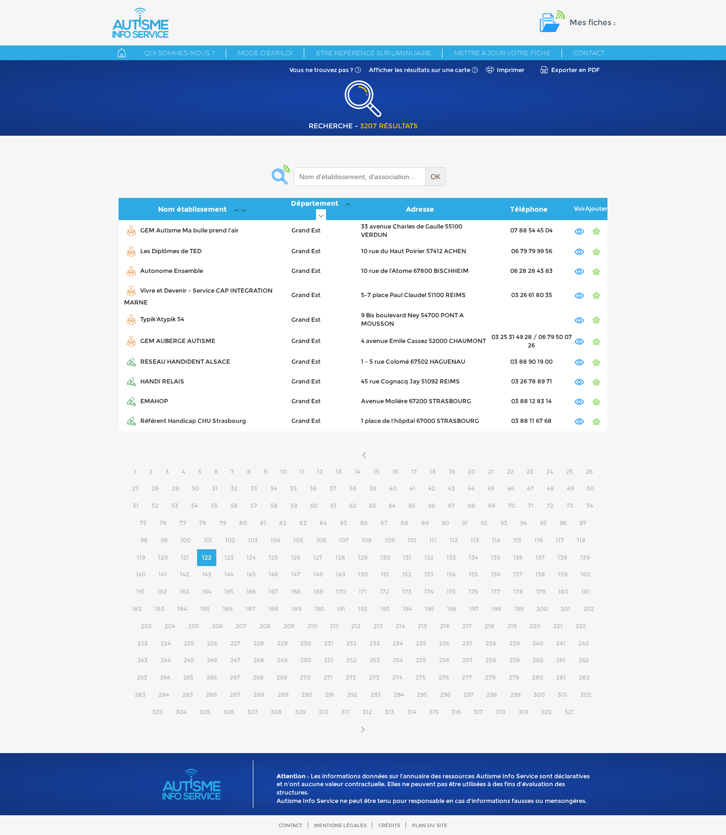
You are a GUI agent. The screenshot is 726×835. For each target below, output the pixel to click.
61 (333, 505)
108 (367, 540)
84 (323, 523)
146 (273, 574)
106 (321, 540)
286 (211, 694)
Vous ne (321, 70)
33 (253, 488)
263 (142, 677)
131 (407, 557)
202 (588, 608)
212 (356, 626)
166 (251, 591)
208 (265, 626)
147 (295, 574)
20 (471, 471)
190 (319, 608)
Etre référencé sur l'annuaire (373, 53)
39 (372, 488)
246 (212, 660)
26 (589, 471)
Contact (589, 53)
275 (420, 677)
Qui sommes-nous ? (179, 53)
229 (282, 643)
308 (276, 712)
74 (589, 505)
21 (491, 471)
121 (185, 557)
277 (467, 677)
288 (259, 694)
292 (352, 694)
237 (467, 643)
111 (433, 540)
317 (478, 712)
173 (406, 591)
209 (288, 626)
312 (367, 712)
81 (263, 523)
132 (429, 557)
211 (334, 626)
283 (140, 694)
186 (228, 608)
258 (490, 660)
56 (234, 505)
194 (407, 608)
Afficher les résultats (419, 70)
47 (530, 488)
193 (385, 608)
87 (384, 523)
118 (581, 540)
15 (376, 471)
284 (164, 694)
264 (165, 677)
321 (569, 712)
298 (491, 694)
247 (235, 660)
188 (273, 608)
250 (305, 660)
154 (451, 574)
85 (343, 523)
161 (140, 591)
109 (390, 540)
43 (451, 488)
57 (253, 505)
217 (467, 626)
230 (305, 643)
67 (451, 505)
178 (518, 591)
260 (537, 660)
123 (229, 557)
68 (471, 505)
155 (473, 574)
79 (222, 523)
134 (473, 557)
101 (207, 540)
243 (142, 660)
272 (351, 677)
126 (295, 557)
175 (451, 591)
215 (422, 626)
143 (206, 574)
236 (444, 643)
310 (323, 712)
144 (229, 574)
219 (512, 626)
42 (431, 488)
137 (540, 557)
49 (570, 488)
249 (282, 660)
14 (358, 471)
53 (174, 505)
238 (490, 643)
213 (378, 626)
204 (169, 626)
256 (444, 660)
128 (340, 557)
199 (519, 608)
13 (339, 471)
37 (332, 488)
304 (181, 712)
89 (425, 523)
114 (496, 540)
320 (546, 712)
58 (274, 505)
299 (515, 694)
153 (429, 574)
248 (258, 660)
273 (374, 677)
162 (162, 591)
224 (166, 643)
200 (542, 608)
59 (293, 505)
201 (565, 608)
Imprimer (510, 70)
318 (501, 712)
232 (351, 643)
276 (444, 677)
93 (503, 523)
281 (561, 677)
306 (228, 712)
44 (471, 488)
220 (534, 626)
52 (155, 505)
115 (517, 540)
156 (495, 574)
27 (135, 488)
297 (468, 694)
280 (537, 677)
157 (518, 574)
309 (300, 712)
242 (583, 643)
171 (363, 591)
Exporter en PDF (575, 70)
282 (584, 677)
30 (195, 488)
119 (141, 557)
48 (550, 488)
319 (523, 712)
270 (305, 677)
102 (230, 540)
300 (539, 694)
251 (328, 660)
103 (253, 540)
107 (344, 540)
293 (375, 694)
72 (550, 505)
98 (144, 540)
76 (163, 523)
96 (563, 523)
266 (211, 677)
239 (514, 643)
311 (345, 712)
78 (202, 523)
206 (217, 626)
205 (193, 626)
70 (511, 505)
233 (374, 643)
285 (187, 694)
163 (184, 591)
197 (474, 608)
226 (212, 643)
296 (445, 694)
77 (182, 523)
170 (341, 591)
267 (235, 677)
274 (397, 677)
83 (303, 523)
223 (142, 643)
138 (562, 557)
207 (241, 626)
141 (163, 574)
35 (293, 488)
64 (392, 505)
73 (569, 505)
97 (582, 523)
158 (540, 574)
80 (243, 523)
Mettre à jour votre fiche (502, 53)
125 (273, 557)
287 (235, 694)
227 (235, 643)
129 (362, 557)
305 (205, 712)
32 (234, 488)
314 (411, 712)
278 (490, 677)
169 (318, 591)
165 (229, 591)
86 (363, 523)
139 (585, 557)
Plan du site (429, 825)
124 (251, 557)
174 (429, 591)
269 (282, 677)
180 (563, 591)
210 (312, 626)
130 (385, 557)
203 (146, 626)
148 (318, 574)
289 (283, 694)
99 (164, 540)
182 (137, 608)
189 (296, 608)
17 (414, 471)
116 (538, 540)
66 (431, 505)
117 (560, 540)
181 (585, 591)
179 (540, 591)
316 (456, 712)
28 (155, 488)
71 (531, 505)
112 (453, 540)
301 (562, 694)
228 (258, 643)
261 (560, 660)
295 (422, 694)
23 (529, 471)
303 (157, 712)
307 (252, 712)
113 (475, 540)
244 (166, 660)
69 (491, 505)
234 (398, 643)
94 (523, 523)
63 (372, 505)
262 (583, 660)
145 (251, 574)
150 (363, 574)
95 (543, 523)
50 (590, 488)
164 (206, 591)
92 (484, 523)
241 (560, 643)
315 (434, 712)
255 (421, 660)
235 (421, 643)
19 (452, 471)
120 (163, 557)
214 (400, 626)
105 (298, 540)
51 (136, 505)
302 (585, 694)
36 (313, 488)
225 (189, 643)
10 (283, 471)
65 (411, 505)
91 (465, 523)
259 (514, 660)
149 (340, 574)
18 (433, 471)
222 (580, 626)
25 (569, 471)
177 (495, 591)
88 (404, 523)
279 (514, 677)
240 (537, 643)
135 (495, 557)
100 (185, 540)
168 (296, 591)
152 (406, 574)
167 (273, 591)
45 (490, 488)
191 (341, 608)
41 (412, 488)
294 (399, 694)
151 (385, 574)
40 (393, 488)
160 (585, 574)
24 (549, 471)
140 (141, 574)
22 (510, 471)
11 (301, 471)
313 (389, 712)
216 (444, 626)
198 (496, 608)
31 (215, 488)
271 (328, 677)
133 (451, 557)
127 (318, 557)
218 (489, 626)
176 (473, 591)
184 (182, 608)
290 (306, 694)
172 (384, 591)
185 (205, 608)
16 (395, 471)
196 (451, 608)
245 (189, 660)
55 (214, 505)
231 (328, 643)
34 (273, 488)
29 (175, 488)
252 (351, 660)
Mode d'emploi (265, 53)
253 (374, 660)
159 (562, 574)
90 (445, 523)
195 (429, 608)
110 (411, 540)
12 (320, 471)
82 (282, 523)
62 (352, 505)
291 (329, 694)
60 (314, 505)
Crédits (389, 825)
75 (143, 523)
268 (258, 677)
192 (362, 608)
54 (194, 505)
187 (250, 608)
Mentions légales (340, 825)
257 (467, 660)
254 (398, 660)
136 (518, 557)
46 (510, 488)
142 (184, 574)
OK (436, 177)
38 (353, 488)
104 (276, 540)
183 (159, 608)
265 (188, 677)
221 (558, 626)
